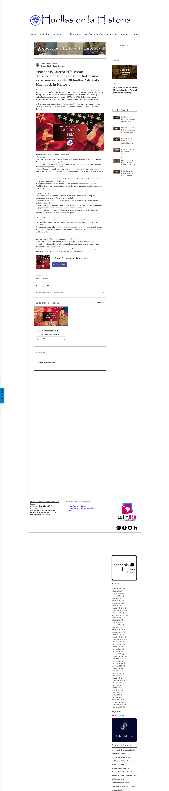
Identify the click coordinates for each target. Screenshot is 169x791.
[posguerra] (51, 316)
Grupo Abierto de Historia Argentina (81, 508)
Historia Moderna (131, 772)
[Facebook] (123, 715)
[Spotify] (120, 715)
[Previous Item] (116, 72)
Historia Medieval (118, 772)
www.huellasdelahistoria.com (40, 514)
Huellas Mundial (131, 775)
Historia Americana (128, 761)
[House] (135, 528)
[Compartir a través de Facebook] (37, 285)
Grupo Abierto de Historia (77, 506)
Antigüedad (116, 750)
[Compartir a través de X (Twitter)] (42, 285)
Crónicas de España (118, 754)
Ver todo (100, 302)
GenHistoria (116, 761)
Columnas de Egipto (128, 750)
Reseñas (132, 786)
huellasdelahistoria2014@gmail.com (42, 510)
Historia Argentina (118, 764)
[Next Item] (134, 72)
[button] (70, 262)
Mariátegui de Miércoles (120, 786)
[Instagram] (116, 715)
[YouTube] (113, 715)
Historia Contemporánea (120, 768)
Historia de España (118, 775)
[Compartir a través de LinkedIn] (48, 285)
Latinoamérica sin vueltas (121, 783)
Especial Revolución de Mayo (122, 757)
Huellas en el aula (42, 278)
